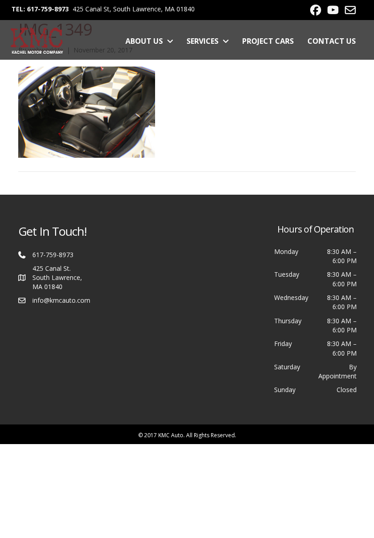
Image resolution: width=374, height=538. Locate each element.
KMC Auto (170, 435)
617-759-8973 (52, 254)
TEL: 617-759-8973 (40, 9)
